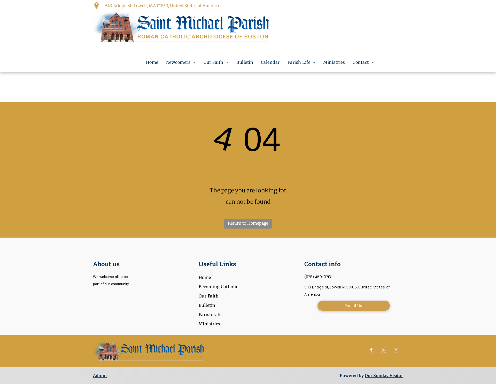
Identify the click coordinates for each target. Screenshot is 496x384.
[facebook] (371, 351)
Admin (100, 375)
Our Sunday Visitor (384, 375)
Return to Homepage (248, 223)
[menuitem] (152, 62)
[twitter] (383, 351)
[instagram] (396, 351)
